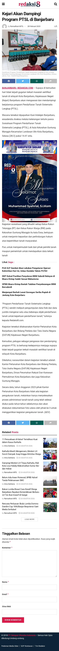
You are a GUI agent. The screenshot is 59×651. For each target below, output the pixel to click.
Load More (29, 519)
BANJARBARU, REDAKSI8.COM (17, 88)
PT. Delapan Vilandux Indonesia (22, 635)
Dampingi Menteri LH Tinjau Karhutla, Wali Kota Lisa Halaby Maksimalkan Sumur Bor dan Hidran (20, 466)
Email (5, 594)
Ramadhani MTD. (16, 26)
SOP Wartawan (27, 646)
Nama (5, 582)
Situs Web (6, 606)
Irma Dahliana (9, 446)
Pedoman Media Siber (9, 646)
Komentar (7, 547)
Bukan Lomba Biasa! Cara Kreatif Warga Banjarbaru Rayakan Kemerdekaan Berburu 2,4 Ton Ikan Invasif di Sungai (20, 492)
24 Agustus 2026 (25, 446)
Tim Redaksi (40, 646)
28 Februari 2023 (33, 26)
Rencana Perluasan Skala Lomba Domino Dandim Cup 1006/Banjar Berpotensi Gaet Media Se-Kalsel (20, 506)
